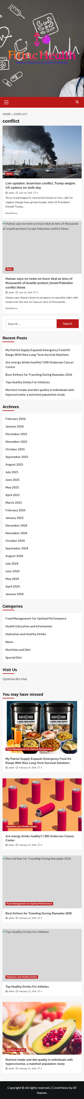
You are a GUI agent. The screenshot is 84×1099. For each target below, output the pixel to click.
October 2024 (15, 540)
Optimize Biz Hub (15, 679)
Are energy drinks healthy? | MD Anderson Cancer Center (39, 364)
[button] (6, 102)
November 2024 (16, 533)
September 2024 (16, 548)
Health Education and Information (28, 626)
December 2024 (16, 525)
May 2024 (12, 578)
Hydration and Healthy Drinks (25, 634)
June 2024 (12, 571)
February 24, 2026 (27, 767)
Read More (11, 213)
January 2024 (14, 594)
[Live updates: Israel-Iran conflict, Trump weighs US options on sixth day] (42, 152)
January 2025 (14, 518)
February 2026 (15, 418)
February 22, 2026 (27, 991)
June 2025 (12, 479)
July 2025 (11, 472)
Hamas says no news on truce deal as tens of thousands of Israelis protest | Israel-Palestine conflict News (39, 283)
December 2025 (16, 434)
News (9, 174)
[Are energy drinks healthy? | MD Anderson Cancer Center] (42, 804)
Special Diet (13, 657)
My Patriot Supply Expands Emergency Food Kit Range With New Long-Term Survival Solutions (37, 352)
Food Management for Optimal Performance (35, 618)
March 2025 (13, 502)
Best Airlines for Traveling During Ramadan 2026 (38, 374)
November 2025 (16, 441)
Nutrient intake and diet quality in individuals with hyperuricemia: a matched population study (39, 392)
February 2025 (15, 510)
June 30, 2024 (25, 292)
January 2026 (14, 426)
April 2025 (12, 495)
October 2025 (15, 449)
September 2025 (16, 457)
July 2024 (11, 563)
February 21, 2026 (27, 1068)
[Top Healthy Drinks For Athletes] (42, 955)
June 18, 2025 (25, 193)
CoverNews (60, 1087)
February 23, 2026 (27, 845)
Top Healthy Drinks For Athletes (27, 382)
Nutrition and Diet (18, 649)
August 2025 (14, 464)
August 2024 (14, 556)
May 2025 (12, 487)
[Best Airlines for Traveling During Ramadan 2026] (42, 882)
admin (11, 193)
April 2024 (12, 586)
